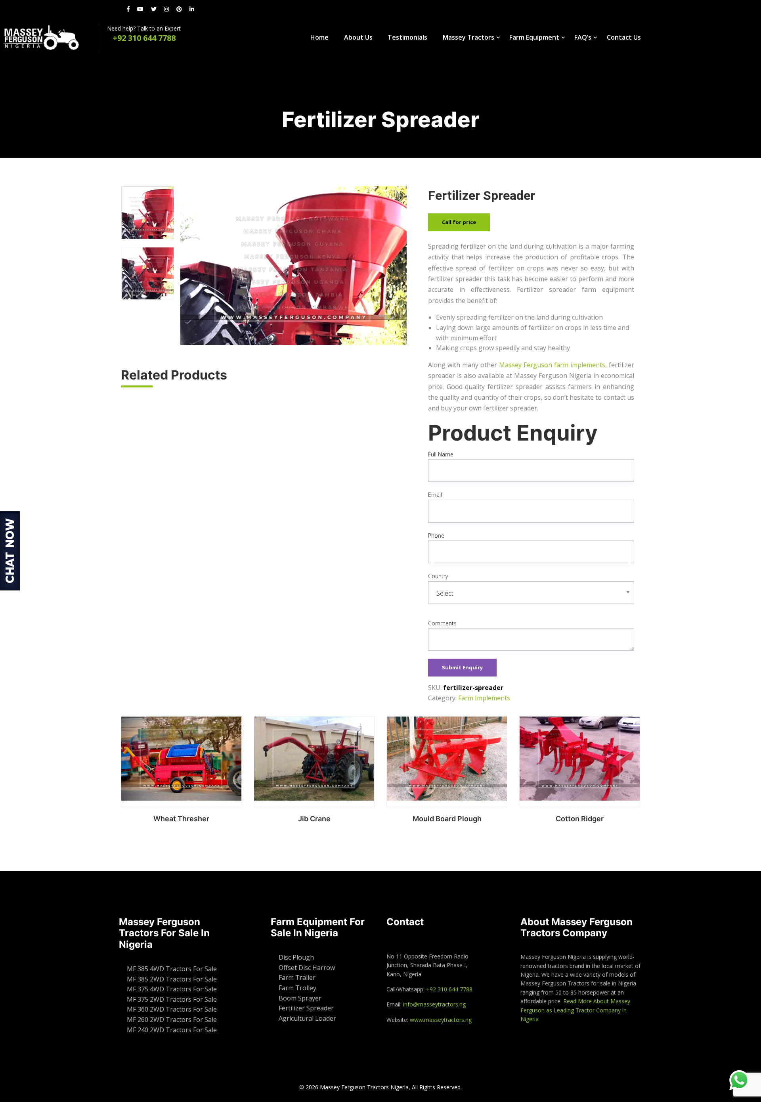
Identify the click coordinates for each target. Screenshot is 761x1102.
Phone (436, 535)
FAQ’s (582, 37)
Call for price (459, 222)
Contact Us (624, 37)
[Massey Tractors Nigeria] (49, 37)
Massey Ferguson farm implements (552, 364)
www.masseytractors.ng (441, 1019)
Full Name (440, 454)
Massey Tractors (468, 37)
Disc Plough (296, 957)
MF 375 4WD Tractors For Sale (172, 989)
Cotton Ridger (580, 819)
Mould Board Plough (447, 819)
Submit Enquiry (462, 667)
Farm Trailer (297, 977)
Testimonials (407, 37)
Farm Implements (484, 698)
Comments (442, 623)
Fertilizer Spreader (306, 1008)
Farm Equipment (534, 37)
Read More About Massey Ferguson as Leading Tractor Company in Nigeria (575, 1010)
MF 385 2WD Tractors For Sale (172, 979)
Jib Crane (314, 819)
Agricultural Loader (307, 1018)
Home (319, 37)
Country (438, 576)
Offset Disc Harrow (307, 967)
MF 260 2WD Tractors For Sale (172, 1019)
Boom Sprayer (300, 998)
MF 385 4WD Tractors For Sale (172, 968)
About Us (358, 37)
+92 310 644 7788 (449, 989)
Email (435, 494)
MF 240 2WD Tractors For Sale (172, 1029)
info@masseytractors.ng (434, 1004)
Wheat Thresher (181, 819)
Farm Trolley (297, 987)
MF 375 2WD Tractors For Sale (172, 999)
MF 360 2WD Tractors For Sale (172, 1009)
